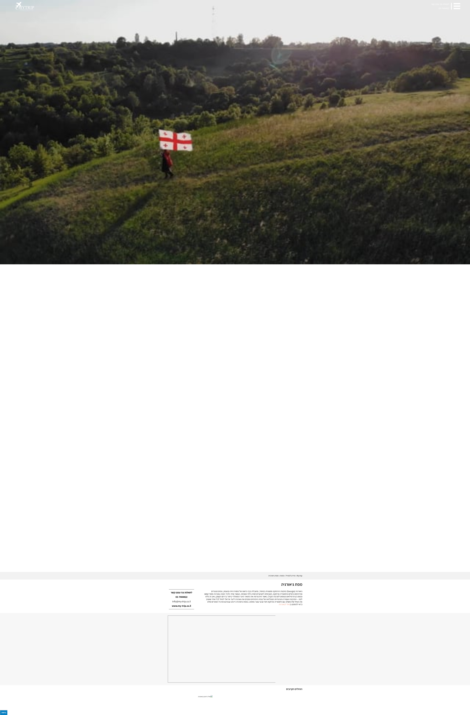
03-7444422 (444, 8)
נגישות (3, 712)
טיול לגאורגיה (284, 604)
